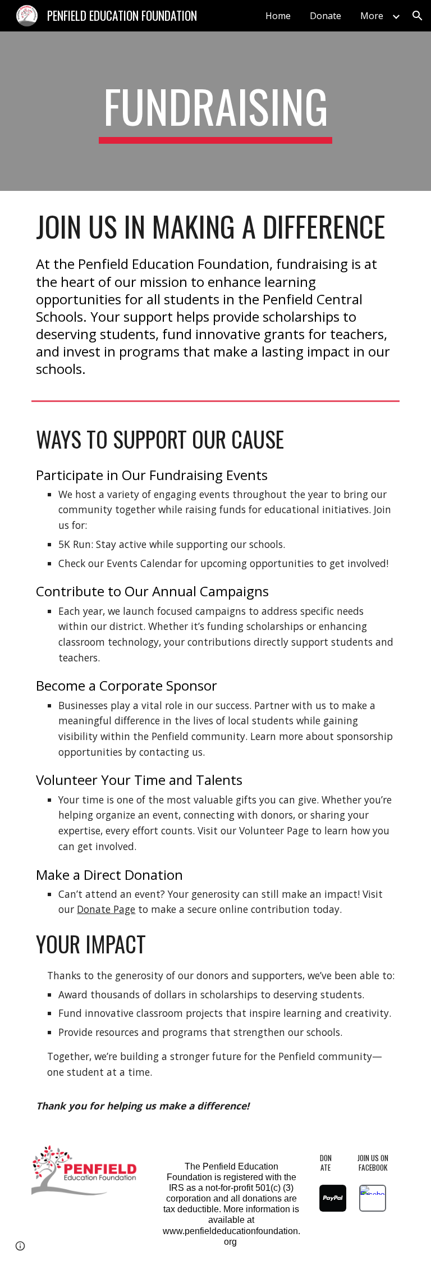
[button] (417, 15)
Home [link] (278, 16)
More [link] (371, 16)
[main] (215, 111)
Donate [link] (325, 16)
